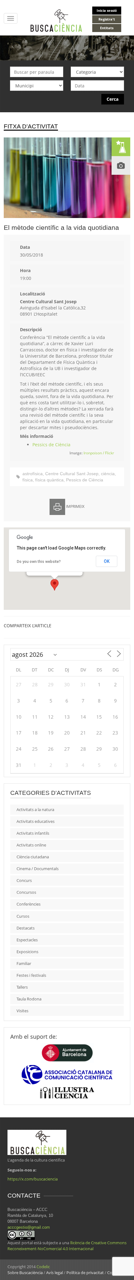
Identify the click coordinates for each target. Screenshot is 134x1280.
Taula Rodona (29, 999)
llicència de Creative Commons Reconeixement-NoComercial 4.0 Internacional (67, 1245)
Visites (22, 1010)
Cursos (23, 916)
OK (107, 561)
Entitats (106, 28)
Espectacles (27, 940)
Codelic (43, 1266)
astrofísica (32, 473)
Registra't (106, 19)
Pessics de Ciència (51, 445)
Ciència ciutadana (33, 857)
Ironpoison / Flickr (99, 453)
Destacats (26, 928)
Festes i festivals (31, 975)
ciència (108, 473)
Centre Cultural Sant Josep (71, 473)
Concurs (24, 880)
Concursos (26, 892)
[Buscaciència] (56, 20)
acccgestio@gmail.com (28, 1227)
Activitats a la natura (35, 809)
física (27, 479)
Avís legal (54, 1272)
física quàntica (49, 479)
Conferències (29, 904)
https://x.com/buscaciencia (32, 1179)
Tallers (22, 987)
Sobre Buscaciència (25, 1272)
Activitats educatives (36, 821)
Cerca (112, 99)
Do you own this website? (39, 561)
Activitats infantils (33, 833)
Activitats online (31, 845)
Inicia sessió (107, 10)
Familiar (24, 963)
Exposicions (27, 951)
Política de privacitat (85, 1272)
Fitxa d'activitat (31, 126)
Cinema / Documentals (38, 868)
